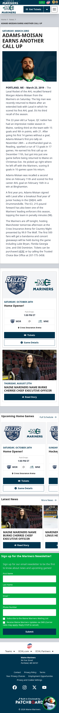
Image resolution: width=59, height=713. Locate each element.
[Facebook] (15, 687)
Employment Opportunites (40, 676)
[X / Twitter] (34, 687)
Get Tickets (35, 9)
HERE (22, 251)
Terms (42, 672)
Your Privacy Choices (15, 676)
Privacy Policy (30, 672)
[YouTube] (44, 687)
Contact (17, 672)
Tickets (31, 335)
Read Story (31, 397)
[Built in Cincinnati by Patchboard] (29, 701)
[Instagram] (24, 687)
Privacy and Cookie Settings (29, 680)
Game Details (31, 342)
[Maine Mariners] (9, 9)
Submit (29, 631)
